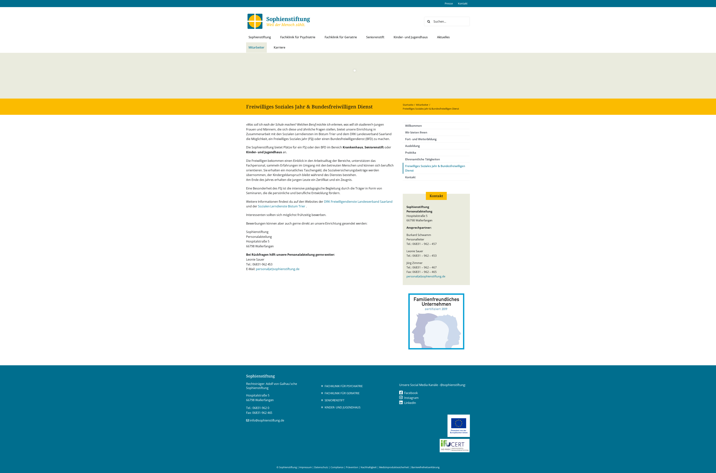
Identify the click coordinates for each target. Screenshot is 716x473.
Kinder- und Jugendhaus (342, 407)
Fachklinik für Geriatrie (342, 393)
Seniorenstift (335, 400)
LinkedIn (410, 403)
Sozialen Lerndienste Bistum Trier (282, 206)
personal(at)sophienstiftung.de (277, 269)
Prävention (352, 467)
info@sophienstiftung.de (267, 420)
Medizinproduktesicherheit (394, 467)
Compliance (337, 467)
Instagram (411, 398)
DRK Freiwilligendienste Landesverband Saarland (358, 202)
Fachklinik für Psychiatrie (344, 386)
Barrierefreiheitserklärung (425, 467)
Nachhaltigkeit (369, 467)
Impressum (305, 467)
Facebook (411, 393)
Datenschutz (321, 467)
